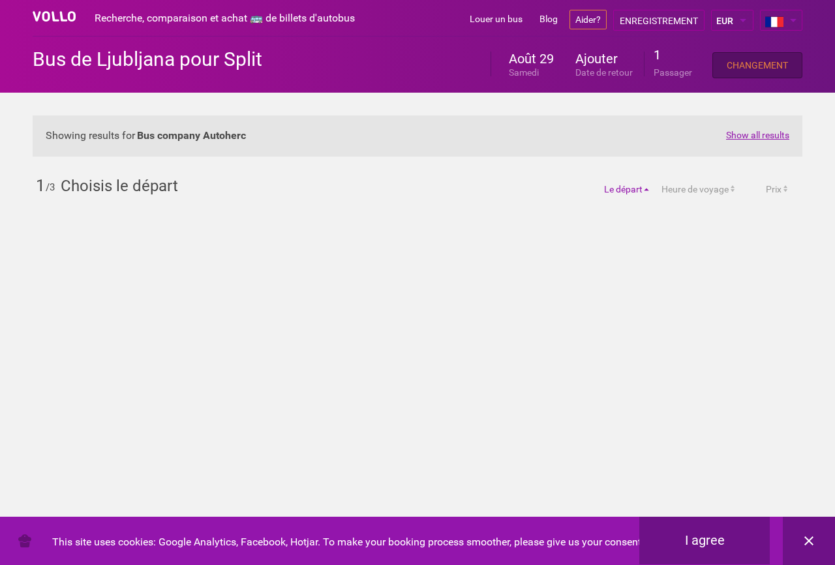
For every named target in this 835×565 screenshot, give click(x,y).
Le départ (623, 189)
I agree (705, 540)
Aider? (588, 19)
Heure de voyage (695, 189)
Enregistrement (659, 21)
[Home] (54, 16)
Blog (548, 19)
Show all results (757, 135)
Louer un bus (496, 19)
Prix (774, 189)
